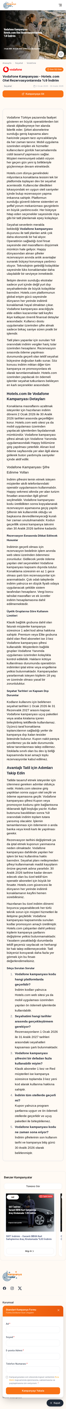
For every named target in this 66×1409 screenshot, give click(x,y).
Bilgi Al (30, 1251)
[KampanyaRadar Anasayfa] (10, 5)
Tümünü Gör (33, 1186)
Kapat (57, 1403)
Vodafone (31, 63)
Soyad (10, 1337)
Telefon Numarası (17, 1363)
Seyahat (19, 63)
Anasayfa (7, 63)
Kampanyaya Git (35, 93)
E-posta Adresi (15, 1350)
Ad (8, 1323)
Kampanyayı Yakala (33, 1390)
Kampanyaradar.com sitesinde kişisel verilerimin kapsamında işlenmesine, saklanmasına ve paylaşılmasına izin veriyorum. (34, 1380)
